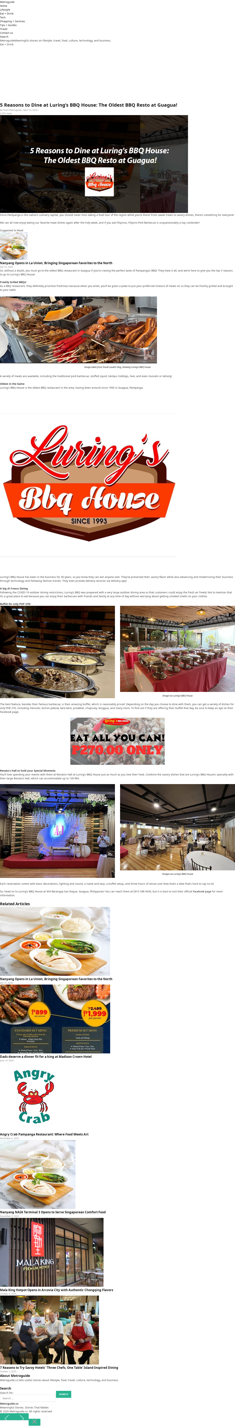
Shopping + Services (12, 21)
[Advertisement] (117, 74)
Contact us (6, 33)
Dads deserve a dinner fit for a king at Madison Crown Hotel (46, 1057)
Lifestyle (5, 9)
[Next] (21, 1416)
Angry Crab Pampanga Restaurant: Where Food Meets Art (44, 1134)
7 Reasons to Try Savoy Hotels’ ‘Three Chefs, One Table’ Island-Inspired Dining (59, 1367)
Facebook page (201, 891)
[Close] (34, 1422)
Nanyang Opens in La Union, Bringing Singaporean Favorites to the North (56, 979)
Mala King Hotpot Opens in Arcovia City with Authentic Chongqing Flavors (56, 1290)
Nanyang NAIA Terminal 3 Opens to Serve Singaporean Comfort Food (53, 1212)
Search (4, 36)
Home (3, 6)
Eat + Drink (6, 13)
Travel (3, 29)
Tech (3, 17)
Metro (7, 2)
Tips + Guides (8, 25)
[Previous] (7, 1416)
